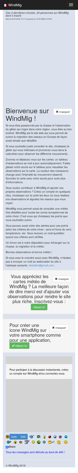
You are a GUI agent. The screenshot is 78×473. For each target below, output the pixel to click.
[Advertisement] (39, 63)
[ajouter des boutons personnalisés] (7, 437)
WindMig (14, 4)
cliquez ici (39, 307)
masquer (64, 112)
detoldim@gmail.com (41, 265)
